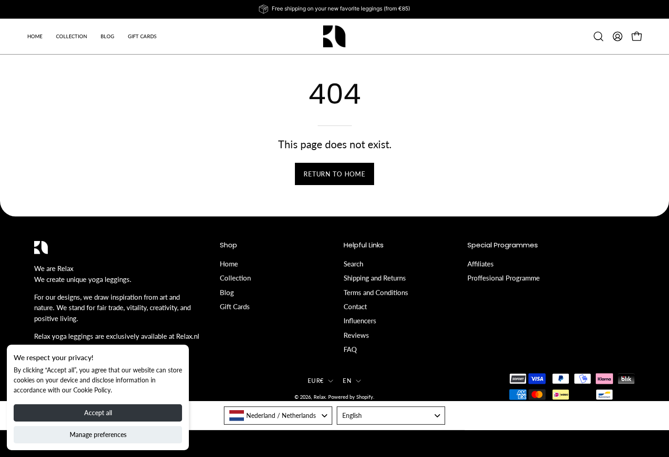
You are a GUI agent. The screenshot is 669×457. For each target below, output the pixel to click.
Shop (228, 245)
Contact (355, 306)
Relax (319, 397)
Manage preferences (98, 434)
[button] (107, 36)
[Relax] (334, 36)
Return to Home (334, 174)
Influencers (360, 320)
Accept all (98, 413)
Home (229, 264)
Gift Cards (235, 306)
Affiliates (480, 264)
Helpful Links (364, 245)
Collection (235, 278)
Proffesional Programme (503, 278)
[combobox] (278, 415)
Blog (227, 292)
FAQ (350, 349)
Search (353, 264)
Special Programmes (502, 245)
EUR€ (316, 380)
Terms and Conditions (376, 292)
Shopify (364, 397)
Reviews (356, 335)
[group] (334, 9)
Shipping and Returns (375, 278)
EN (347, 380)
